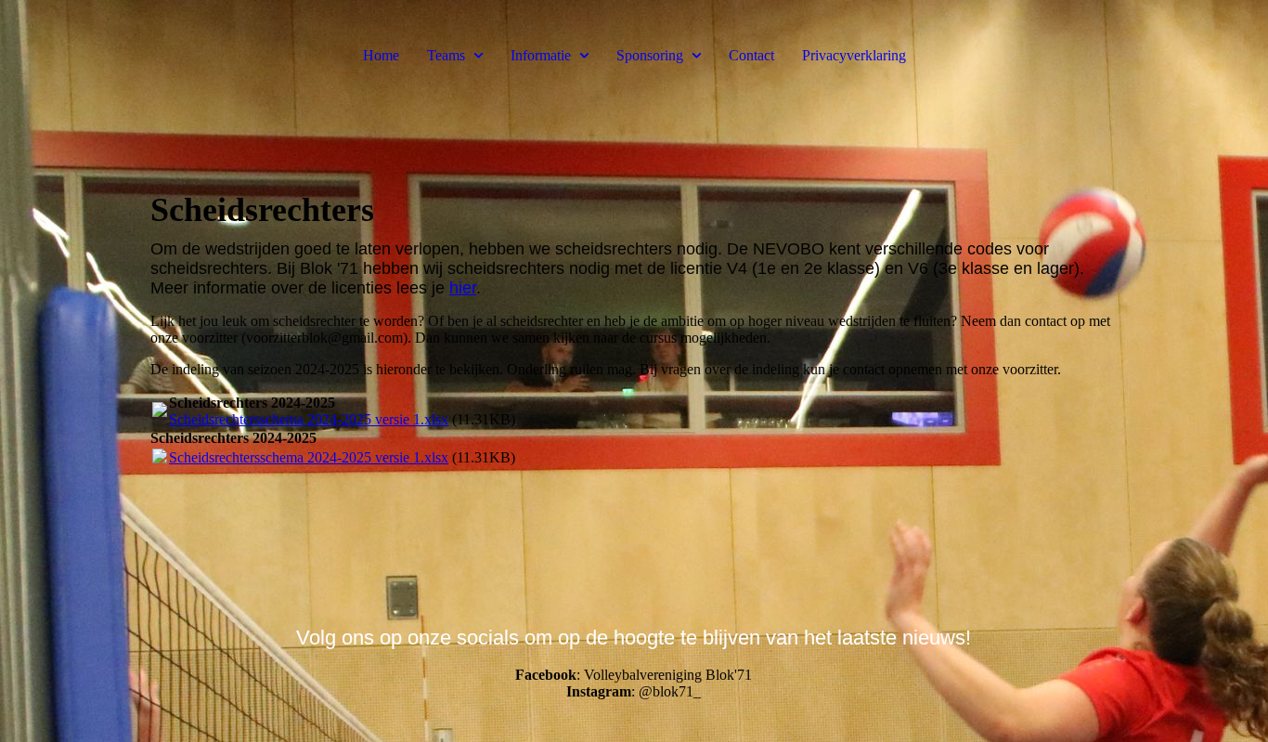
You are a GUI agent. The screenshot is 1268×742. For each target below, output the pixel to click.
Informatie (541, 55)
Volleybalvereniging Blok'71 (668, 675)
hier (462, 288)
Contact (751, 55)
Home (381, 55)
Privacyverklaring (854, 55)
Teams (446, 55)
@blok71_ (670, 691)
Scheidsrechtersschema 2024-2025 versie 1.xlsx (308, 419)
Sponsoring (649, 55)
